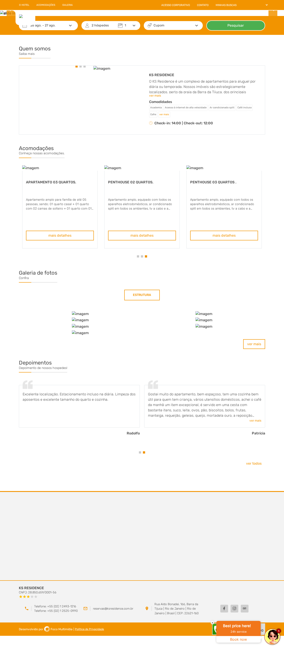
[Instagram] (234, 608)
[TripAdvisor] (244, 608)
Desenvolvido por (46, 629)
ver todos (254, 463)
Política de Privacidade (89, 629)
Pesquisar (235, 25)
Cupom (159, 25)
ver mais (254, 344)
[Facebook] (224, 608)
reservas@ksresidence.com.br (113, 608)
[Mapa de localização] (142, 536)
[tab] (142, 295)
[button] (76, 66)
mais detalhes (59, 235)
